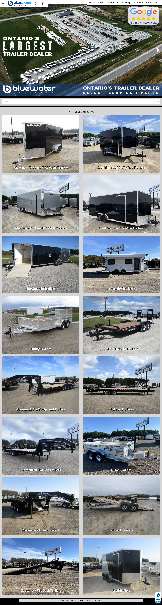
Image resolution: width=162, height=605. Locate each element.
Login (67, 601)
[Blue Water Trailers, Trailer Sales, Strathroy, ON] (158, 598)
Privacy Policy (97, 601)
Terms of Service (85, 601)
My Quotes (74, 601)
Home (62, 601)
